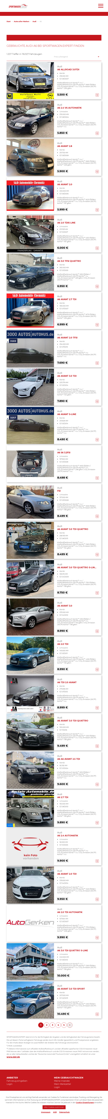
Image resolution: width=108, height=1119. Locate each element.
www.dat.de (13, 1057)
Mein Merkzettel (62, 1084)
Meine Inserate (62, 1081)
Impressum (45, 1112)
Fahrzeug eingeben (17, 1081)
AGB (55, 1112)
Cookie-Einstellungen (85, 1103)
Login (10, 1084)
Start (9, 21)
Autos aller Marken (21, 21)
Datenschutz (64, 1112)
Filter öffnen (54, 37)
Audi (34, 21)
